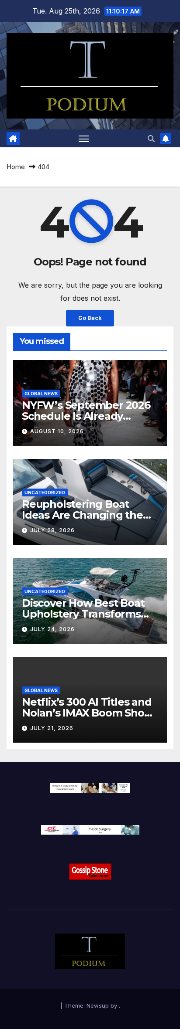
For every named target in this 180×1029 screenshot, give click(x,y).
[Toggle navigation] (83, 138)
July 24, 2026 (52, 629)
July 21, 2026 (51, 728)
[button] (151, 138)
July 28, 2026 (52, 530)
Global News (41, 393)
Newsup (98, 1005)
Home (16, 167)
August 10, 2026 (57, 431)
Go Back (90, 318)
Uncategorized (44, 492)
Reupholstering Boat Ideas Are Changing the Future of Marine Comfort (88, 515)
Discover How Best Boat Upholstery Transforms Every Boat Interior (83, 614)
